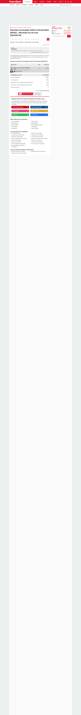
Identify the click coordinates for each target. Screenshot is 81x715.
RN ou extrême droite (36, 107)
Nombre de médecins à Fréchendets (39, 138)
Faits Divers (24, 4)
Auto (55, 1)
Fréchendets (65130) (15, 133)
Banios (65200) (34, 123)
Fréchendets (33, 52)
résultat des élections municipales (18, 55)
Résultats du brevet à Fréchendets (18, 153)
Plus (60, 1)
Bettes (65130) (34, 121)
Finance (49, 1)
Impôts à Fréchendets (16, 142)
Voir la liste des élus (19, 71)
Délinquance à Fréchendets (37, 135)
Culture (42, 1)
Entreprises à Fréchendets (37, 142)
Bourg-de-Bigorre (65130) (36, 124)
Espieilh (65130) (35, 42)
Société (18, 4)
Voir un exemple (67, 30)
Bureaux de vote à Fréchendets (36, 50)
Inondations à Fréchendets (37, 136)
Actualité (55, 30)
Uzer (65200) (34, 126)
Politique (12, 4)
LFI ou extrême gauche (18, 107)
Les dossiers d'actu (57, 33)
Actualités (27, 1)
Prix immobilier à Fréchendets (38, 143)
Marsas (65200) (27, 42)
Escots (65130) (14, 126)
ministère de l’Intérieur (44, 90)
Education (31, 4)
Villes (41, 4)
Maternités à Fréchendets (17, 136)
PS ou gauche (16, 111)
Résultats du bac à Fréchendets (18, 151)
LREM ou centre (35, 111)
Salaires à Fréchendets (16, 140)
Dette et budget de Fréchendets (18, 143)
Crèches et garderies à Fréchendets (19, 138)
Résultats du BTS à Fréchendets (38, 151)
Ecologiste (15, 114)
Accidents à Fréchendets (36, 133)
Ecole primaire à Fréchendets (17, 135)
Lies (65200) (14, 128)
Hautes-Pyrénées (27, 27)
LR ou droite (34, 114)
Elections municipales (17, 27)
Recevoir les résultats (27, 93)
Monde (36, 4)
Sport (35, 1)
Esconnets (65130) (19, 42)
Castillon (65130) (34, 128)
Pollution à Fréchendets (36, 140)
